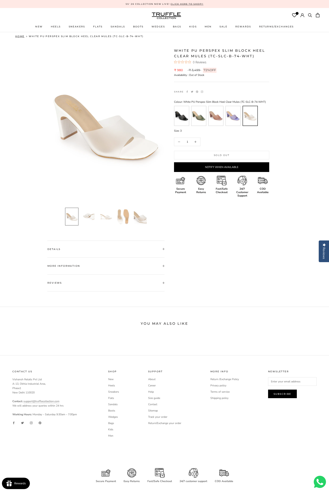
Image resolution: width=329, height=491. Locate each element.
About (152, 379)
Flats (98, 26)
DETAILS (54, 249)
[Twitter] (192, 92)
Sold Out (221, 155)
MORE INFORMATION (63, 265)
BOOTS (138, 26)
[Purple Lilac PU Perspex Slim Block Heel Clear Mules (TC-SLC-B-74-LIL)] (233, 116)
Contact (152, 404)
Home (20, 36)
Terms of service (220, 392)
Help (151, 392)
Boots (111, 410)
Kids (110, 429)
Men (110, 436)
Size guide (154, 398)
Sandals (113, 404)
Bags (111, 423)
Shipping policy (219, 398)
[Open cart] (317, 15)
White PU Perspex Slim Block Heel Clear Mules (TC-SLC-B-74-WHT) (86, 36)
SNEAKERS (77, 26)
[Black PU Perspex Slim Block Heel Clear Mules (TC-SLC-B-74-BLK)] (181, 116)
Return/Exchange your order (164, 423)
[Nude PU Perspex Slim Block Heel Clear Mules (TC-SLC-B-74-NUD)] (216, 116)
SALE (223, 26)
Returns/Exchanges (276, 26)
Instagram (202, 92)
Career (152, 385)
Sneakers (113, 392)
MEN (208, 26)
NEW (39, 26)
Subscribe (282, 393)
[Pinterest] (197, 92)
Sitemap (153, 410)
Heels (56, 26)
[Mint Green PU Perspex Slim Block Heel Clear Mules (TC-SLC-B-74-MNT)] (198, 116)
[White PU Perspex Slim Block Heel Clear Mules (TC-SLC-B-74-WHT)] (250, 116)
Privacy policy (218, 385)
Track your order (157, 417)
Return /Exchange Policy (224, 379)
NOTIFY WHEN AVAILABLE (221, 167)
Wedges (113, 417)
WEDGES (158, 26)
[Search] (310, 15)
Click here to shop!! (187, 4)
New (111, 379)
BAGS (177, 26)
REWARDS (243, 26)
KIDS (193, 26)
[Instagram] (31, 422)
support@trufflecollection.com (41, 401)
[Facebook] (187, 92)
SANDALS (118, 26)
